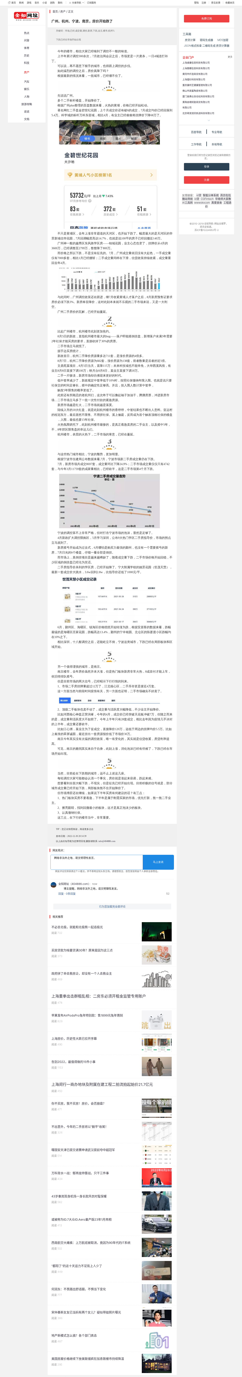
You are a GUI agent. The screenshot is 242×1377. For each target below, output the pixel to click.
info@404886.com (107, 841)
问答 (26, 40)
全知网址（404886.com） (73, 883)
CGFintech (207, 198)
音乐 (37, 2)
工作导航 (196, 144)
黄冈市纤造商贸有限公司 (194, 74)
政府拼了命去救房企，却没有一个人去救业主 (81, 973)
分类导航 (76, 2)
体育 (26, 47)
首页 (13, 2)
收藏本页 (229, 2)
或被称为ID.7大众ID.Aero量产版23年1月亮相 (81, 1219)
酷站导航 (187, 198)
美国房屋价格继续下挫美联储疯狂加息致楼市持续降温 (87, 1359)
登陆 (196, 2)
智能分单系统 (211, 195)
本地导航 (217, 144)
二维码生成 (209, 45)
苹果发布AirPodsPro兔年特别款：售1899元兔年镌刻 (87, 1015)
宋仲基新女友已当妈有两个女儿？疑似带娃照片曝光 (86, 1312)
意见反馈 (215, 2)
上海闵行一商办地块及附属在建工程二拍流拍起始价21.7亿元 (102, 1084)
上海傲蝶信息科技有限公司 (196, 68)
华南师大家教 (223, 198)
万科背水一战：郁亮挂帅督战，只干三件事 (80, 1173)
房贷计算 (190, 40)
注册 (204, 2)
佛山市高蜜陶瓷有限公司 (194, 90)
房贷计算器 (222, 45)
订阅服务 (91, 2)
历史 (26, 55)
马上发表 (158, 862)
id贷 (198, 195)
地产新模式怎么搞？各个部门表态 (74, 1335)
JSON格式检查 (193, 45)
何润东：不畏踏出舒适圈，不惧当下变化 (78, 1289)
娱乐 (26, 89)
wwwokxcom (202, 202)
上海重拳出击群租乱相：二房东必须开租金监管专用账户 (98, 996)
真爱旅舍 (216, 202)
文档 (26, 119)
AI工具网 (187, 202)
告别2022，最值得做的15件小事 (73, 1062)
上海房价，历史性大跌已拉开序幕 (74, 1038)
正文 (70, 11)
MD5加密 (222, 40)
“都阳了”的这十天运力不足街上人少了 (76, 1266)
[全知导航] (23, 23)
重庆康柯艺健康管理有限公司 (197, 85)
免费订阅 (206, 18)
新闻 (21, 2)
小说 (44, 2)
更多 (230, 56)
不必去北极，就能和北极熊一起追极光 (77, 927)
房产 (26, 72)
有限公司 (187, 107)
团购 (52, 2)
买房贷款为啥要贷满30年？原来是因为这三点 (82, 950)
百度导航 (196, 132)
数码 (60, 2)
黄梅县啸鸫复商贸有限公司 (196, 102)
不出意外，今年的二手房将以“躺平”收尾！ (79, 1127)
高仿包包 (225, 195)
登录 (206, 166)
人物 (26, 96)
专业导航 (217, 132)
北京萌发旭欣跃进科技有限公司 (198, 113)
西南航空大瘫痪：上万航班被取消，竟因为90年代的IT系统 (90, 1243)
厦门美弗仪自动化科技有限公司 (198, 96)
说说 (26, 111)
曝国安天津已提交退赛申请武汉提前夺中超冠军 (83, 1150)
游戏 (29, 2)
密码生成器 (206, 40)
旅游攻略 (26, 104)
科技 (26, 62)
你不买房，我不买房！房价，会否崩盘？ (78, 1103)
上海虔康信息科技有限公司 (196, 62)
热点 (26, 33)
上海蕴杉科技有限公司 (193, 79)
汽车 (26, 81)
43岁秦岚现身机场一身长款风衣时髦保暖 (79, 1196)
